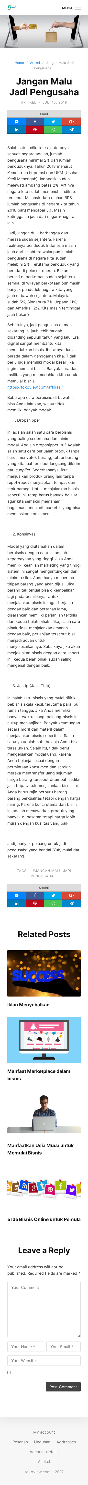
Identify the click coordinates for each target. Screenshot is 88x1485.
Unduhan (42, 1441)
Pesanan (20, 1441)
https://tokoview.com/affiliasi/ (35, 387)
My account (44, 1432)
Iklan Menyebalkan (28, 1005)
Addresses (66, 1441)
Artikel (28, 102)
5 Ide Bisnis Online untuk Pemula (44, 1219)
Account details (44, 1451)
